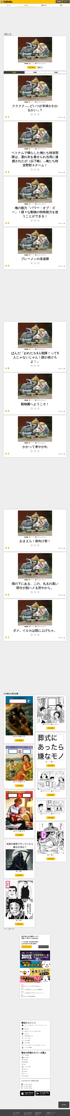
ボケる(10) (31, 67)
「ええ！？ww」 (27, 1038)
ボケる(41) (19, 924)
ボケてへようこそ (43, 946)
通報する (40, 67)
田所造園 (26, 1062)
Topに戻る (63, 1104)
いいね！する (27, 1084)
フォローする (27, 1086)
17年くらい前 (61, 117)
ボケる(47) (19, 875)
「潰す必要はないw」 (28, 1036)
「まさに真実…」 (27, 1040)
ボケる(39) (50, 858)
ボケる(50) (50, 765)
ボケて (5, 928)
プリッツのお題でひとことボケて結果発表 (31, 989)
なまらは (26, 1069)
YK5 (25, 1064)
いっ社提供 (26, 1055)
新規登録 (59, 1)
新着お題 (37, 1114)
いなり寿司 (26, 1057)
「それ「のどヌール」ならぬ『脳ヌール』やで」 (34, 1045)
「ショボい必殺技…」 (28, 1047)
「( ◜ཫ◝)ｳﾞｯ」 (26, 1033)
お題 (10, 928)
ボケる (26, 5)
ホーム (8, 5)
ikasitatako (26, 1076)
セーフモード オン (26, 946)
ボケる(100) (19, 740)
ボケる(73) (50, 728)
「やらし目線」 (27, 1042)
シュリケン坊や (27, 1066)
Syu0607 (26, 1059)
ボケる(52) (19, 785)
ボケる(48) (50, 795)
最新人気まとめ (27, 1114)
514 (13, 928)
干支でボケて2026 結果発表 (28, 995)
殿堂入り (15, 1114)
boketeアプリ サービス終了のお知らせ (30, 985)
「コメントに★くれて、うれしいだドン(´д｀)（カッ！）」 (35, 1026)
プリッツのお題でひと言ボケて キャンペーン (32, 992)
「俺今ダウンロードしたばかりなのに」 (32, 1031)
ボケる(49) (19, 835)
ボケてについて (49, 1114)
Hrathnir (25, 1071)
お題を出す (44, 5)
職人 (61, 5)
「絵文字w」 (26, 1029)
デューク (26, 1073)
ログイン (66, 1)
